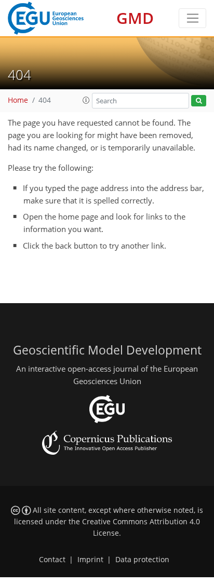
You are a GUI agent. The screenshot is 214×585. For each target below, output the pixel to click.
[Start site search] (198, 101)
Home (18, 100)
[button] (86, 100)
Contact (52, 559)
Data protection (142, 559)
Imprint (90, 559)
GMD (135, 18)
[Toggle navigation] (192, 18)
